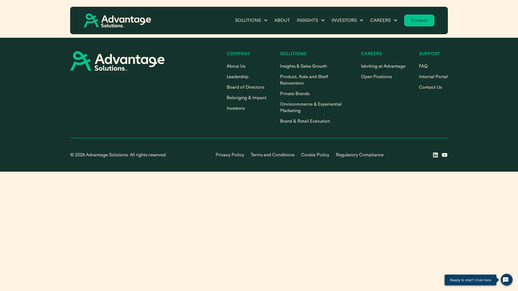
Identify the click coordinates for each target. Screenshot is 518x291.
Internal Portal (433, 76)
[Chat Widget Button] (507, 280)
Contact (419, 20)
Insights (307, 20)
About (282, 20)
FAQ (423, 66)
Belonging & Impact (247, 97)
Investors (344, 20)
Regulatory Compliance (360, 154)
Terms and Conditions (272, 154)
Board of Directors (245, 87)
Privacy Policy (230, 154)
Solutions (248, 20)
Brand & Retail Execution (305, 121)
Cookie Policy (315, 154)
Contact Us (430, 87)
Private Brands (294, 93)
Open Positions (376, 76)
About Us (236, 66)
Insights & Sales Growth (303, 66)
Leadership (237, 76)
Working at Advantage (383, 66)
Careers (380, 20)
